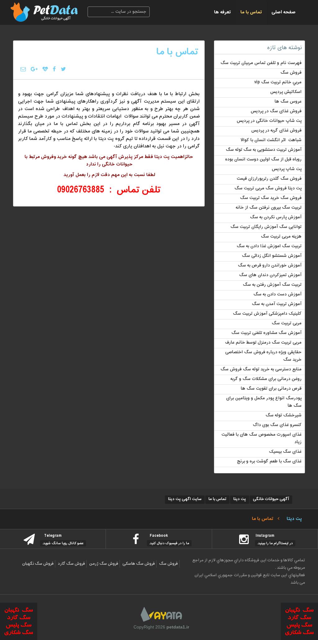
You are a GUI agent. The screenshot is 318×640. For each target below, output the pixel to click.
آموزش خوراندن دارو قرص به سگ (270, 266)
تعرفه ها (222, 12)
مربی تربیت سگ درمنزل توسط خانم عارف (263, 343)
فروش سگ (291, 73)
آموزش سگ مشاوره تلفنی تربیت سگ (266, 333)
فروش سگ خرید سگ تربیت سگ (271, 198)
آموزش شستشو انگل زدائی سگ (272, 256)
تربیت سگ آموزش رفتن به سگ (272, 285)
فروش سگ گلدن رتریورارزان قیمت (269, 179)
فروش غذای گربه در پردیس (276, 131)
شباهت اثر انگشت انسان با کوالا (271, 140)
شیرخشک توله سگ (284, 415)
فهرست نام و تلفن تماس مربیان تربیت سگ (261, 63)
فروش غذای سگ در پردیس (276, 111)
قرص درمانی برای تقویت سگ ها (271, 389)
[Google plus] (34, 66)
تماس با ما (251, 12)
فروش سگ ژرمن (103, 564)
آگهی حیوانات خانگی (271, 499)
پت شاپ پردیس (287, 169)
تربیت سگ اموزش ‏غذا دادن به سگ (269, 246)
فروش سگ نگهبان (38, 564)
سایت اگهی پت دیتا (185, 499)
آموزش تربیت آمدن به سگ (277, 304)
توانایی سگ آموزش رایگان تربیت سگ (266, 227)
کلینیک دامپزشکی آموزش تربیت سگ (267, 314)
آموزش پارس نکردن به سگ (276, 217)
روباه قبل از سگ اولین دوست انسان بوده (263, 159)
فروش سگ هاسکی (138, 564)
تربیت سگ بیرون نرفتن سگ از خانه (269, 208)
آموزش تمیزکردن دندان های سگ (270, 275)
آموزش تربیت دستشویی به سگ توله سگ (264, 150)
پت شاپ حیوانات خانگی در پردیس (269, 121)
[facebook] (54, 66)
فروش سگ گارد (71, 564)
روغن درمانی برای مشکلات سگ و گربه (266, 379)
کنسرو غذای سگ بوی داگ (277, 425)
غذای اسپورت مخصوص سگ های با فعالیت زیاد (261, 438)
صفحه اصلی (283, 12)
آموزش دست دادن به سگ (277, 294)
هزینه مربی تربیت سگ (281, 237)
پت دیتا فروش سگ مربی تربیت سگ (268, 188)
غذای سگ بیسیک (285, 452)
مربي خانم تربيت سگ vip (278, 82)
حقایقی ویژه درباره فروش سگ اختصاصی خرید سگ (263, 356)
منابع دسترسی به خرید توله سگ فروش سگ (261, 369)
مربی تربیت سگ (287, 323)
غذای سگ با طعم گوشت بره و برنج (269, 461)
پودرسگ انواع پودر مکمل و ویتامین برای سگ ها (264, 402)
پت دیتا (239, 499)
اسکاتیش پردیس (286, 92)
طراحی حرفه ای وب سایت (161, 614)
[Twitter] (63, 66)
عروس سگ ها (288, 102)
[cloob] (45, 66)
